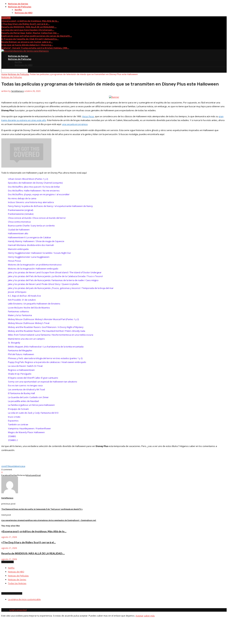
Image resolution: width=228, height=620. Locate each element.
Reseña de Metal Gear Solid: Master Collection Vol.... (30, 33)
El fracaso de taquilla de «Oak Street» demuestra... (30, 39)
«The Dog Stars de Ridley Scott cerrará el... (25, 24)
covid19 (5, 466)
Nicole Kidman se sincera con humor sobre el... (27, 42)
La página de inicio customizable (24, 599)
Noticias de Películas (19, 7)
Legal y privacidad (18, 609)
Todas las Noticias (17, 583)
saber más (149, 615)
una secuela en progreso (75, 124)
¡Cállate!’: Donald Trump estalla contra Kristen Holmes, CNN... (35, 48)
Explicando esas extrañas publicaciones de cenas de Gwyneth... (36, 36)
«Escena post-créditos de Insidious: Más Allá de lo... (30, 21)
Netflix (18, 10)
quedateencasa (17, 466)
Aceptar (139, 615)
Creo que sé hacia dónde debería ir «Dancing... (27, 45)
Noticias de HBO (23, 13)
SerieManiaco (17, 91)
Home (4, 74)
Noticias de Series (18, 4)
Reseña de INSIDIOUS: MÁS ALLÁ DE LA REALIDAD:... (29, 27)
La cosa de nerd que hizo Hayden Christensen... (27, 30)
